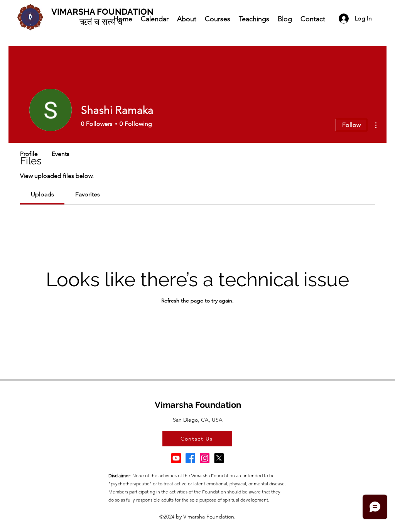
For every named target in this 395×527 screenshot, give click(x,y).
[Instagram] (204, 458)
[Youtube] (176, 458)
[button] (186, 18)
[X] (219, 458)
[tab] (42, 194)
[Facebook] (190, 458)
